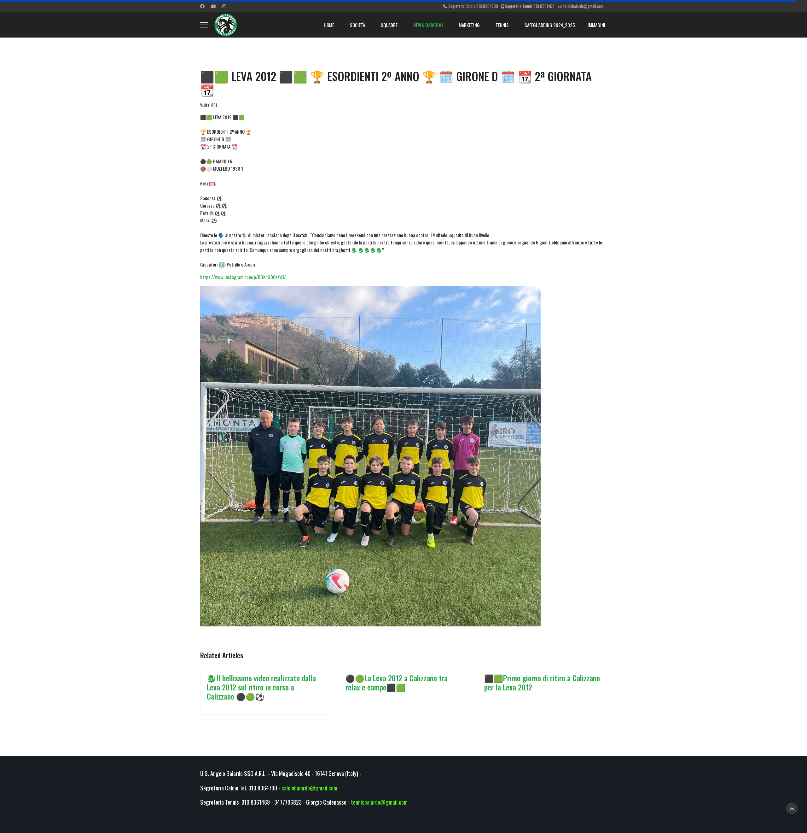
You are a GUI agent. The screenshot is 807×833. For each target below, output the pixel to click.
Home (329, 24)
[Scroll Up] (792, 808)
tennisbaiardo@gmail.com (379, 802)
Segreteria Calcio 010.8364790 (473, 6)
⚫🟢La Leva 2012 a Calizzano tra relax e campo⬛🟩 (396, 682)
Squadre (389, 24)
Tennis (502, 24)
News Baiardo (428, 24)
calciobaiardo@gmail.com (583, 6)
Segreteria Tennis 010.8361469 (529, 6)
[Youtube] (213, 6)
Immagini (596, 24)
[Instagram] (224, 6)
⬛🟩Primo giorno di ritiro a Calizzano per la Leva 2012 (542, 682)
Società (357, 24)
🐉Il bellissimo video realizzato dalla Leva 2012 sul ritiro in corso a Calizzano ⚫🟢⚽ (261, 687)
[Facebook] (202, 6)
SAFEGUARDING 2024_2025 (550, 24)
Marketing (469, 24)
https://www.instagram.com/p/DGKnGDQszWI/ (243, 276)
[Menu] (204, 25)
